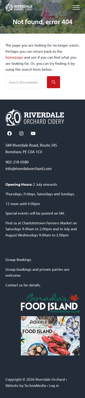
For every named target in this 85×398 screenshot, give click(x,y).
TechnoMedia (35, 385)
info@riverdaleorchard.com (28, 168)
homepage (14, 57)
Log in (54, 385)
